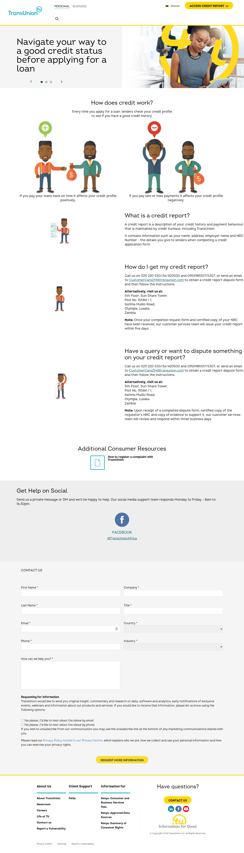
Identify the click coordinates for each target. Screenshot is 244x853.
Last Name (29, 605)
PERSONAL (61, 6)
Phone (26, 641)
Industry (130, 641)
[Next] (61, 82)
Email (25, 623)
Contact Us (177, 800)
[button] (57, 18)
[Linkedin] (171, 812)
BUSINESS (79, 6)
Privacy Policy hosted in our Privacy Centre (72, 740)
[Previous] (31, 81)
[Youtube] (186, 812)
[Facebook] (178, 812)
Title (128, 605)
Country (130, 623)
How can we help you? (37, 659)
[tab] (42, 82)
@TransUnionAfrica (122, 538)
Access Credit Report (207, 6)
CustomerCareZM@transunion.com (156, 280)
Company (131, 587)
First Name (29, 587)
